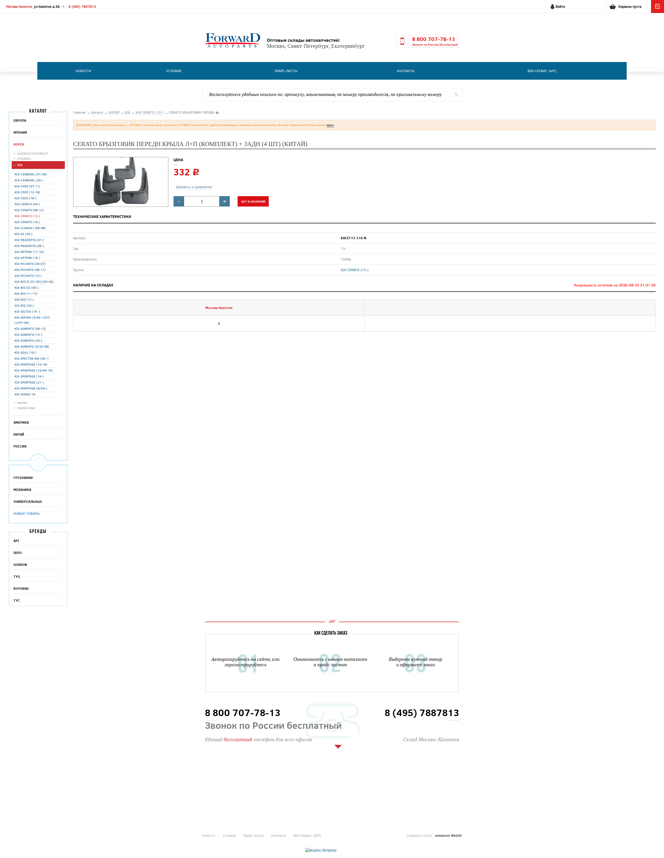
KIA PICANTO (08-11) (30, 269)
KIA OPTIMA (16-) (27, 258)
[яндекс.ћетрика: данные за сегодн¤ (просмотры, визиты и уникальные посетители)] (320, 850)
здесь (330, 125)
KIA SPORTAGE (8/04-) (31, 388)
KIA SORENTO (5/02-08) (32, 346)
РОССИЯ (19, 446)
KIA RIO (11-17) (26, 293)
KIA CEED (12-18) (27, 192)
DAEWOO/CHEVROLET (33, 153)
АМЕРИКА (21, 422)
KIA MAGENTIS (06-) (29, 246)
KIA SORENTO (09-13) (30, 328)
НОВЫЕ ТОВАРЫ (26, 513)
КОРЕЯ (18, 144)
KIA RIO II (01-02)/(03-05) (34, 281)
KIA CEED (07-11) (27, 186)
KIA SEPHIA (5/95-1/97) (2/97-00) (32, 320)
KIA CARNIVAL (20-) (29, 180)
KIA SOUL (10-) (25, 352)
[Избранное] (657, 11)
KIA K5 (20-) (23, 234)
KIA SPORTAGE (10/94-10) (34, 370)
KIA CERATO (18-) (27, 222)
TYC (16, 600)
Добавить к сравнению (194, 186)
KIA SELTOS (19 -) (27, 311)
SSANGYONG (26, 408)
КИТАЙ (18, 434)
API (16, 540)
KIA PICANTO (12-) (28, 275)
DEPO (17, 552)
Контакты (405, 70)
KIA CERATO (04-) (27, 204)
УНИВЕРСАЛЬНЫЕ (27, 501)
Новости (83, 70)
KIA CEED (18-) (26, 198)
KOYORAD (21, 588)
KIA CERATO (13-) (27, 216)
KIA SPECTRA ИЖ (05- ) (32, 358)
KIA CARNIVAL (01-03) (31, 174)
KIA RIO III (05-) (27, 287)
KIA (19, 165)
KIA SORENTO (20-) (28, 340)
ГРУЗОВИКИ (23, 477)
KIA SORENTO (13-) (28, 334)
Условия (173, 70)
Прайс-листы (286, 70)
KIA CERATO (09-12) (29, 210)
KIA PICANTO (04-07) (30, 264)
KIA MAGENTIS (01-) (29, 240)
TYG (16, 576)
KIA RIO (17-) (24, 299)
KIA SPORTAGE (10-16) (31, 364)
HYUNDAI (24, 158)
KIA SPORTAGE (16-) (29, 376)
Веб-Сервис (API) (542, 70)
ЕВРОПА (19, 120)
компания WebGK (448, 835)
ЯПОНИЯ (20, 132)
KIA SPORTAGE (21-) (29, 382)
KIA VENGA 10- (25, 394)
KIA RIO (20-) (24, 305)
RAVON (22, 403)
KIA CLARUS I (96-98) (30, 228)
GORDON (20, 564)
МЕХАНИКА (22, 489)
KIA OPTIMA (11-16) (29, 252)
